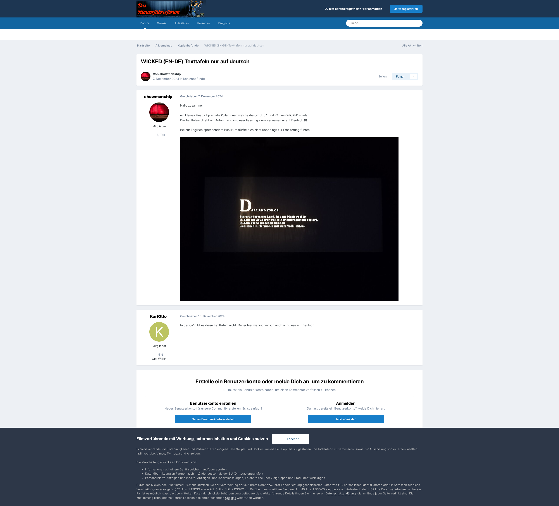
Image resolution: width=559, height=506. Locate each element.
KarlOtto (158, 316)
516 (160, 354)
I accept (292, 439)
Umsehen (203, 23)
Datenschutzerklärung (341, 493)
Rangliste (224, 23)
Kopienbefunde (194, 79)
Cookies (230, 497)
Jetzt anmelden (345, 419)
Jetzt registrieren (406, 8)
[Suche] (418, 23)
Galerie (162, 23)
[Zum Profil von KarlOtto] (159, 332)
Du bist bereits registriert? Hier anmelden (354, 8)
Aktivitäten (181, 23)
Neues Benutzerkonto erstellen (213, 419)
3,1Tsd (160, 134)
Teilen (382, 76)
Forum (144, 23)
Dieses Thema (398, 23)
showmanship (170, 74)
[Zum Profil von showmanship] (145, 76)
